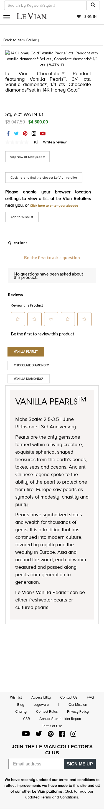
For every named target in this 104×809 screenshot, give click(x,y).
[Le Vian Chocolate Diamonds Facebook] (62, 735)
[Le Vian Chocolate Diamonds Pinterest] (51, 735)
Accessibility (41, 697)
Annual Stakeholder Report (60, 719)
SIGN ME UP (80, 764)
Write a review (55, 142)
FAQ (90, 697)
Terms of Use (52, 726)
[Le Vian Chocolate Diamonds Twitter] (38, 735)
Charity (21, 711)
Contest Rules (47, 711)
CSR (26, 719)
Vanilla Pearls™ (26, 351)
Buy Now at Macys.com (27, 157)
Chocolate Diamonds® (31, 365)
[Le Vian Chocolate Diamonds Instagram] (73, 735)
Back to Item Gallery (21, 40)
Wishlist (16, 697)
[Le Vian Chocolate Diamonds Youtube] (26, 735)
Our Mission (78, 704)
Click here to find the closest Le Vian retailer (44, 178)
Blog (20, 704)
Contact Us (68, 697)
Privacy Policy (78, 711)
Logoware (41, 704)
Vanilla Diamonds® (28, 378)
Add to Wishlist (22, 217)
